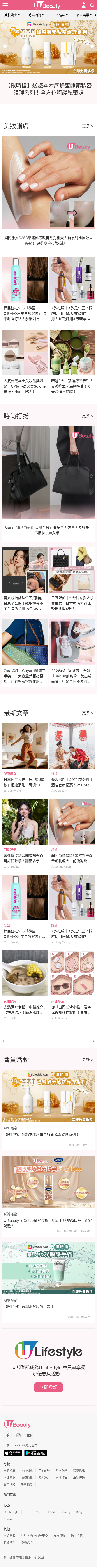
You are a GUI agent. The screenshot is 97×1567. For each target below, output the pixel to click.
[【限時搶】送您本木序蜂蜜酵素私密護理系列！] (48, 1096)
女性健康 (10, 1001)
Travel (38, 1512)
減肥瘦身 (10, 774)
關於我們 (9, 1535)
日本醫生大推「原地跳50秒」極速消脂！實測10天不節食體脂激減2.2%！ (24, 785)
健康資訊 (79, 1470)
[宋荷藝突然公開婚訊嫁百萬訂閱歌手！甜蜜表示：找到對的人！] (25, 822)
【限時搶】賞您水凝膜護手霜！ (29, 1306)
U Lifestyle (11, 1512)
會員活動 (9, 1484)
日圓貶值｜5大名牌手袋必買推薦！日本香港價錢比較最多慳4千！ (72, 603)
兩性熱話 (57, 1001)
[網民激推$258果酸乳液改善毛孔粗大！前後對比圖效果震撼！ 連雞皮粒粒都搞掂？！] (72, 822)
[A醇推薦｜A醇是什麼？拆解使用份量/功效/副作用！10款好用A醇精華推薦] (72, 898)
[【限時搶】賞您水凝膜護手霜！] (48, 1268)
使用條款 (77, 1535)
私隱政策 (9, 1542)
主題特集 (79, 1477)
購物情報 (27, 1477)
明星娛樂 (10, 849)
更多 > (87, 126)
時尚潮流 (34, 15)
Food (51, 1512)
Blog (79, 1512)
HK (26, 1512)
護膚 (54, 849)
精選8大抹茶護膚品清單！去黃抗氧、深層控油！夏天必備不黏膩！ (72, 386)
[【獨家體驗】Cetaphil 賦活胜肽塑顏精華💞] (48, 47)
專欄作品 (61, 1477)
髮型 (7, 925)
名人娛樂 (82, 15)
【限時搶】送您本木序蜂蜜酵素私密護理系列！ (41, 1134)
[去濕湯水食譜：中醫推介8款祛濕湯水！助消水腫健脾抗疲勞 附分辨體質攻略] (25, 973)
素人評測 (44, 1477)
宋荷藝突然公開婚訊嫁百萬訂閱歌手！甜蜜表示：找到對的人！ (23, 860)
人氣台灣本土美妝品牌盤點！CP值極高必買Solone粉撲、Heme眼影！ (25, 386)
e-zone (9, 1519)
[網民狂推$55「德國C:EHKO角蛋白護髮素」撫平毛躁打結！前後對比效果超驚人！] (25, 898)
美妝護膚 (10, 15)
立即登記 (48, 1387)
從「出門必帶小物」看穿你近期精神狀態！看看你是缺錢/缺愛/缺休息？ (71, 1012)
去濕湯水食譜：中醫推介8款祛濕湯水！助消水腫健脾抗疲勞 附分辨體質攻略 (25, 1012)
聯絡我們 (27, 1542)
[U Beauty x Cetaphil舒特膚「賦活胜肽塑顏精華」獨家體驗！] (48, 1182)
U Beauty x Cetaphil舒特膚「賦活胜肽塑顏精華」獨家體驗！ (48, 1223)
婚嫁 (54, 774)
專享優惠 (27, 1484)
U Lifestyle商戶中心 (34, 1535)
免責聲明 (59, 1535)
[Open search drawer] (92, 5)
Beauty (65, 1512)
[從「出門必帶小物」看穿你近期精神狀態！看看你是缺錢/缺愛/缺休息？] (72, 973)
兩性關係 (9, 1477)
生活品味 (58, 15)
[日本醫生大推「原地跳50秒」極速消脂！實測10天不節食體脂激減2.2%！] (25, 746)
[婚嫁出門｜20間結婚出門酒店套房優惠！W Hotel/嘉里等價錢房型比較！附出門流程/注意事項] (72, 746)
